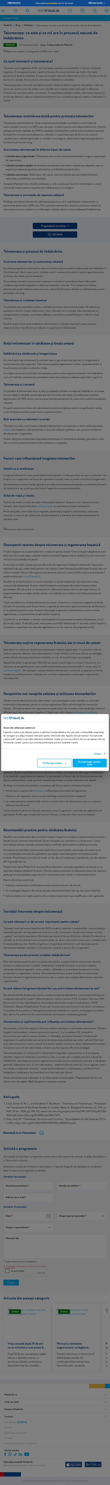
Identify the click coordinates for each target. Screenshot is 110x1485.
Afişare (97, 754)
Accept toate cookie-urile (89, 763)
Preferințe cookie (52, 762)
